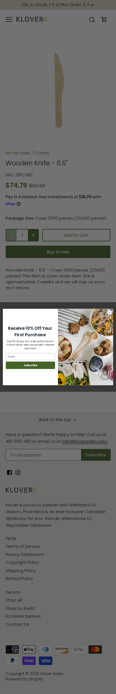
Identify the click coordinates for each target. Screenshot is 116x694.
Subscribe (30, 365)
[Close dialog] (109, 312)
